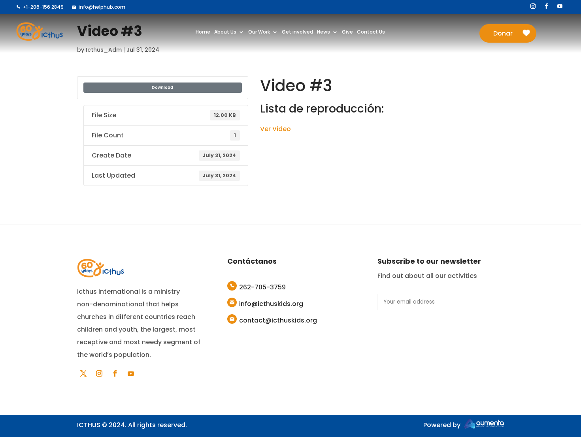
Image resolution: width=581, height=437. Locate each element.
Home (203, 32)
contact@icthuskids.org (278, 320)
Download (162, 87)
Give (347, 32)
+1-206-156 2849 (43, 7)
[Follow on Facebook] (546, 6)
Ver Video (275, 128)
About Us (225, 32)
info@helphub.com (102, 7)
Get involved (297, 32)
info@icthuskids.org (271, 303)
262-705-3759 (262, 287)
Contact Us (371, 32)
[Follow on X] (83, 373)
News (323, 32)
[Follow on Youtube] (560, 6)
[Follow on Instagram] (533, 6)
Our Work (259, 32)
